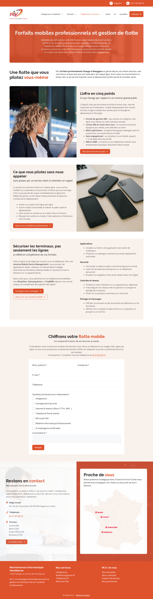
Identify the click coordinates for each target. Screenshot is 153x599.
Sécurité (70, 14)
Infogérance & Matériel (50, 14)
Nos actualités (108, 572)
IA (115, 14)
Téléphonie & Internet (89, 14)
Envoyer (38, 447)
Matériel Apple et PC (65, 575)
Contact (135, 14)
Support (117, 3)
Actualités (124, 14)
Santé (108, 14)
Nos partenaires (109, 581)
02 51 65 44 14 (137, 3)
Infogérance (61, 572)
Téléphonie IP (62, 578)
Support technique (111, 578)
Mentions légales (83, 595)
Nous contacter (109, 575)
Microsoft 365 (62, 581)
